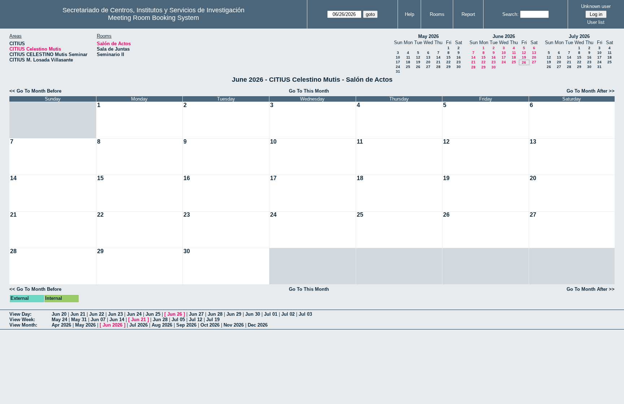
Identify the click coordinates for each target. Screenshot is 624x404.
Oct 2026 (210, 325)
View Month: (23, 325)
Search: (510, 14)
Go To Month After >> (591, 91)
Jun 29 (233, 314)
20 (428, 62)
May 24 (59, 319)
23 (458, 62)
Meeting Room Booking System (153, 17)
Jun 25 (153, 314)
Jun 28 (215, 314)
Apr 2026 (61, 325)
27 (428, 67)
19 (418, 62)
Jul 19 (213, 319)
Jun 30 (252, 314)
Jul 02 (288, 314)
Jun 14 (116, 319)
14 (438, 57)
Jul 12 (195, 319)
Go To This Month (309, 91)
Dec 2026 (258, 325)
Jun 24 (134, 314)
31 (398, 71)
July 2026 (579, 36)
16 (458, 57)
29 (448, 67)
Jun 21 (77, 314)
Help (409, 14)
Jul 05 (178, 319)
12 (418, 57)
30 (458, 67)
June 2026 (504, 36)
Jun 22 (96, 314)
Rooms (437, 14)
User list (595, 22)
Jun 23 (115, 314)
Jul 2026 (138, 325)
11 (408, 57)
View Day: (20, 314)
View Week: (22, 319)
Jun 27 (196, 314)
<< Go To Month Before (35, 91)
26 (418, 67)
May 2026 (428, 36)
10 (398, 57)
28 (438, 67)
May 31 (79, 319)
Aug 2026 (162, 325)
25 (408, 67)
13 (428, 57)
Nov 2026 (234, 325)
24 (398, 67)
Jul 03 (305, 314)
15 (448, 57)
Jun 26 (174, 314)
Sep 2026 (186, 325)
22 (448, 62)
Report (468, 14)
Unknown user (596, 6)
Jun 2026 (112, 325)
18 (408, 62)
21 (438, 62)
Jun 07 (98, 319)
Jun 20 (59, 314)
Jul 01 (270, 314)
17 (398, 62)
